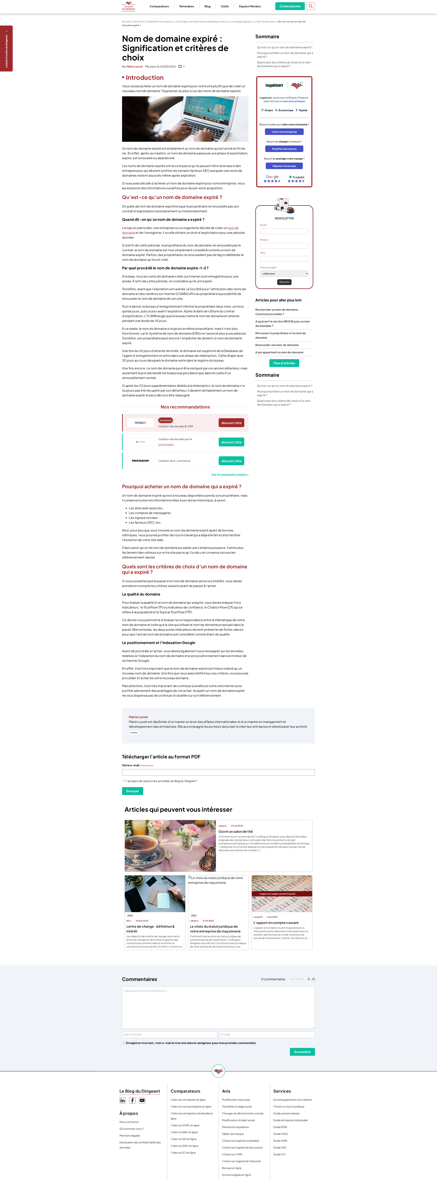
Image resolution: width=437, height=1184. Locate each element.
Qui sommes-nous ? (131, 1128)
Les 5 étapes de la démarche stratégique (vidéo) (201, 21)
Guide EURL (280, 1126)
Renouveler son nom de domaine (277, 345)
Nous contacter (129, 1121)
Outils (225, 6)
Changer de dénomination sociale (243, 1113)
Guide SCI (279, 1154)
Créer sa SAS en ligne (183, 1138)
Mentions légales (129, 1135)
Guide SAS (279, 1147)
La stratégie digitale (240, 21)
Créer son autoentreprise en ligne (191, 1106)
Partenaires (186, 6)
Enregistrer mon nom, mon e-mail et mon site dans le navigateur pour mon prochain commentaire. (191, 1043)
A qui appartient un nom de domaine (279, 352)
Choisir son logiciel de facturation (242, 1147)
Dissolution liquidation (235, 1126)
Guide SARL (280, 1140)
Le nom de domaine (264, 21)
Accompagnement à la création (292, 1099)
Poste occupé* (268, 267)
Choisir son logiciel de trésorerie (241, 1161)
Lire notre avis (166, 444)
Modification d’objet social (238, 1120)
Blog (207, 6)
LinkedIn (133, 733)
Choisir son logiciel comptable (240, 1140)
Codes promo (290, 6)
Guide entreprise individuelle (290, 1120)
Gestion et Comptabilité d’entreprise (153, 21)
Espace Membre (250, 6)
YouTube (142, 1100)
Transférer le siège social (237, 1106)
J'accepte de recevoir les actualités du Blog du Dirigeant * (162, 781)
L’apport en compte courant (276, 922)
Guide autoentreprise (286, 1113)
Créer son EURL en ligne (185, 1125)
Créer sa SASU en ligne (184, 1145)
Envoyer (132, 791)
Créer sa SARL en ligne (184, 1132)
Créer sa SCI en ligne (183, 1152)
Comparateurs (159, 6)
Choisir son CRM (232, 1154)
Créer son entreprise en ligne (188, 1099)
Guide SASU (280, 1133)
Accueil (126, 21)
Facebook (132, 1100)
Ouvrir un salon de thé (235, 831)
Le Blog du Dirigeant (128, 6)
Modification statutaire (236, 1099)
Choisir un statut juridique (288, 1106)
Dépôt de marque (233, 1133)
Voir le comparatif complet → (230, 474)
